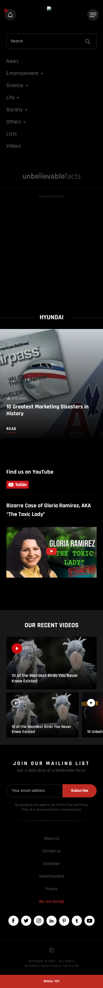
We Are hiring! (51, 901)
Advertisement (51, 876)
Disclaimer (51, 864)
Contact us (51, 851)
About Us (51, 838)
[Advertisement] (51, 251)
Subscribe (79, 790)
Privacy (51, 889)
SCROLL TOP (51, 981)
